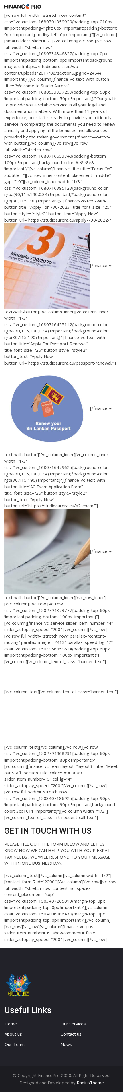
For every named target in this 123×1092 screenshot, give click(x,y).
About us (13, 1034)
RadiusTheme (90, 1082)
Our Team (15, 1044)
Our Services (73, 1024)
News (66, 1044)
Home (11, 1024)
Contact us (71, 1034)
